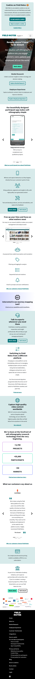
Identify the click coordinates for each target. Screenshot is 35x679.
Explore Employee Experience (17, 99)
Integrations (12, 634)
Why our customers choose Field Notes (17, 289)
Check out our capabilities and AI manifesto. (17, 307)
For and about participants (16, 639)
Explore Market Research (17, 83)
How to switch (13, 637)
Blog (10, 659)
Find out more (17, 392)
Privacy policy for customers (18, 657)
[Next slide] (31, 236)
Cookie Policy (17, 28)
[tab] (14, 162)
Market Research (13, 624)
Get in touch (22, 210)
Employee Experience (15, 628)
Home (10, 618)
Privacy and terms (14, 649)
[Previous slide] (3, 140)
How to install (14, 642)
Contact (11, 669)
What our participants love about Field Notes (18, 165)
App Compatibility (16, 646)
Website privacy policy (17, 651)
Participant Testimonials (17, 644)
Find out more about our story (17, 477)
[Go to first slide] (31, 140)
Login (10, 672)
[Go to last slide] (3, 514)
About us (11, 621)
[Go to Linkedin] (10, 677)
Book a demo (17, 66)
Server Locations (13, 663)
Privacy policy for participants (19, 655)
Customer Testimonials (15, 631)
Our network (17, 425)
